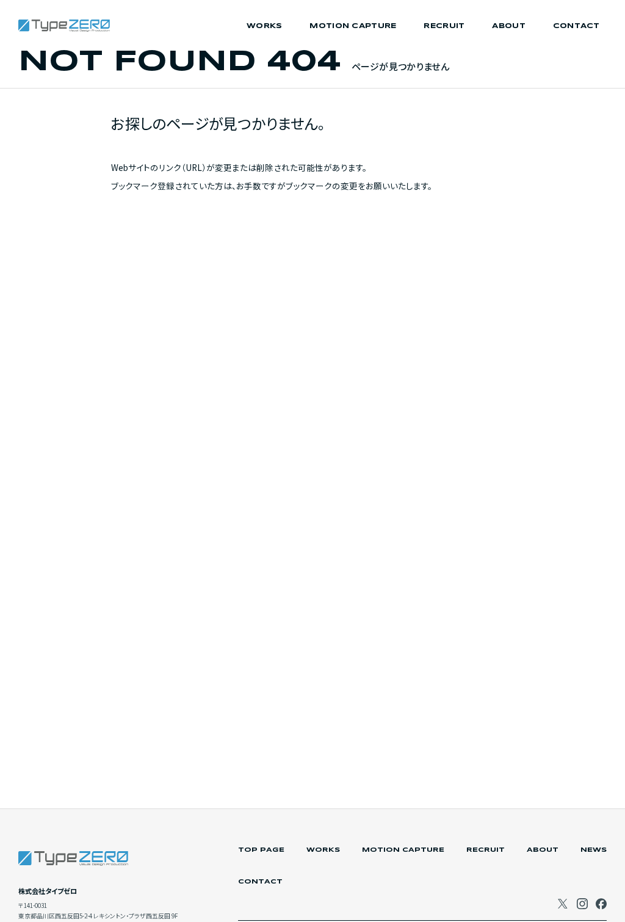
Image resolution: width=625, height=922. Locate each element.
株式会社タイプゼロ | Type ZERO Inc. (64, 26)
